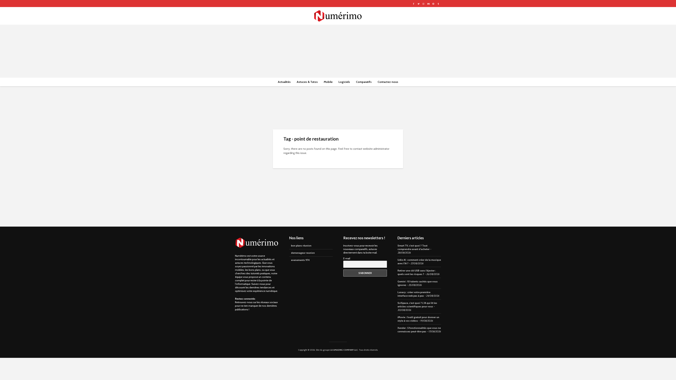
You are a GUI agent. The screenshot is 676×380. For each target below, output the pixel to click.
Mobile (328, 82)
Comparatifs (364, 82)
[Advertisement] (338, 51)
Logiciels (344, 82)
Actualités (284, 82)
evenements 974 (300, 260)
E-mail (346, 258)
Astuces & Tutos (307, 82)
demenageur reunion (303, 252)
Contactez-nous (388, 82)
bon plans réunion (301, 245)
